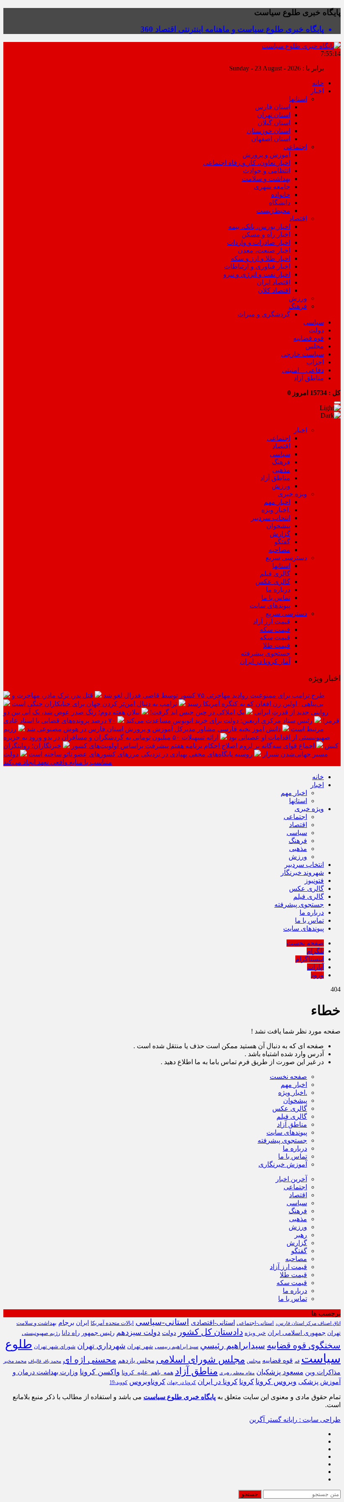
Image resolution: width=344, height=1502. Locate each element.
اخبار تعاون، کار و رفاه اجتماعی (246, 162)
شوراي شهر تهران (55, 1346)
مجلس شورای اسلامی (200, 1359)
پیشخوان (278, 525)
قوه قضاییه (308, 338)
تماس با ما (275, 597)
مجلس (314, 346)
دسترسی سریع (286, 557)
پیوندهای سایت (270, 605)
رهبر (300, 1234)
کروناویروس (147, 1382)
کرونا (246, 1382)
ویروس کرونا (276, 1381)
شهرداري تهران (101, 1346)
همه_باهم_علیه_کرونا (147, 1372)
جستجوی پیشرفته (265, 653)
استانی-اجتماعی (255, 1323)
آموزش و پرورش (266, 154)
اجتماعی (295, 146)
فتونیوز (314, 880)
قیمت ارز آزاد (271, 621)
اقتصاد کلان (274, 290)
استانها (298, 98)
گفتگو (282, 541)
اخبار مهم (277, 501)
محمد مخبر (14, 1361)
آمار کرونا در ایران (265, 661)
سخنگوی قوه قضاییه (304, 1345)
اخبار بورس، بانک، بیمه (259, 226)
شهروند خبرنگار (302, 872)
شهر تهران (140, 1346)
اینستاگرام (309, 959)
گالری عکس (272, 581)
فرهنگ (298, 306)
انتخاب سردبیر (270, 517)
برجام (66, 1322)
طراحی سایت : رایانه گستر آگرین (295, 1419)
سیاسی (313, 322)
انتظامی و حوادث (266, 170)
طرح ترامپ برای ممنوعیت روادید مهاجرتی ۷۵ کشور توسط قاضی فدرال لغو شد (214, 695)
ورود (317, 975)
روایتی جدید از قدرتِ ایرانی (291, 712)
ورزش (298, 298)
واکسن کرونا (100, 1372)
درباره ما (278, 589)
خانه (318, 82)
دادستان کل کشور (210, 1332)
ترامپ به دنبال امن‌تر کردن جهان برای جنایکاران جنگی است (94, 703)
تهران (334, 1332)
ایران (82, 1322)
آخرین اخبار (291, 1179)
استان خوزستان (268, 130)
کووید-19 (118, 1382)
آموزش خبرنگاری (282, 1164)
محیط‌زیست (273, 210)
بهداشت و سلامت (266, 178)
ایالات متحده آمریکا (112, 1323)
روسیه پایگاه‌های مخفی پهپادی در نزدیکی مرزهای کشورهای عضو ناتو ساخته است (141, 754)
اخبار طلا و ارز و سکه (260, 258)
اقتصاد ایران (273, 282)
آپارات (315, 967)
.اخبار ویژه (275, 509)
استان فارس (272, 106)
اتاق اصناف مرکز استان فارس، (308, 1323)
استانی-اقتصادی (213, 1323)
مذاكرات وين (323, 1372)
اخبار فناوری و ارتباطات (257, 266)
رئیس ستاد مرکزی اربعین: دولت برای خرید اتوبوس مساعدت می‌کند (219, 720)
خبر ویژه (255, 1333)
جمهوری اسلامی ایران (297, 1332)
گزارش (280, 533)
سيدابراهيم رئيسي (232, 1345)
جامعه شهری (272, 186)
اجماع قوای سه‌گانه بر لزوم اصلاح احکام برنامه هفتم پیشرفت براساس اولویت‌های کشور (193, 745)
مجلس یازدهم (136, 1360)
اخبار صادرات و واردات (258, 242)
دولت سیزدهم (138, 1332)
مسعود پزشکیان (279, 1372)
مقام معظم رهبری (237, 1372)
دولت (316, 330)
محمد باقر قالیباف (44, 1361)
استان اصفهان (270, 138)
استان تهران (273, 114)
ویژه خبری (292, 493)
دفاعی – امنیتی (303, 370)
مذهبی (281, 470)
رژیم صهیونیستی (41, 1333)
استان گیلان (274, 122)
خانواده (280, 194)
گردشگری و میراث (263, 314)
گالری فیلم (275, 573)
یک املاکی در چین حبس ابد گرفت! (197, 712)
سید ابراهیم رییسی (176, 1346)
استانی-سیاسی (162, 1322)
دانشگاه (279, 202)
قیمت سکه (275, 629)
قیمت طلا (276, 645)
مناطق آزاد (309, 378)
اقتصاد (298, 218)
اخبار (317, 90)
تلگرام (315, 951)
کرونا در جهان (181, 1382)
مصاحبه (279, 549)
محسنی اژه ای (89, 1359)
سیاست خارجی (302, 354)
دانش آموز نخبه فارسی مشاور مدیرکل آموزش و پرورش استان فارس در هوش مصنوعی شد (153, 729)
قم (297, 1361)
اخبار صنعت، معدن (264, 250)
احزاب (315, 362)
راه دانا (71, 1332)
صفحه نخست (305, 943)
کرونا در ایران (217, 1382)
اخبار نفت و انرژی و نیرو (256, 274)
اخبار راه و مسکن (266, 234)
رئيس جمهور (98, 1332)
